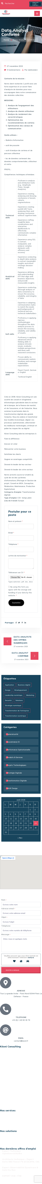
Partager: (9, 623)
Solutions (19, 700)
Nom (3, 900)
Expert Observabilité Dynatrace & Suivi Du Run (20, 1168)
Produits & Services (15, 757)
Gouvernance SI (13, 742)
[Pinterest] (22, 623)
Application (9, 685)
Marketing (30, 695)
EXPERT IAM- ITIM (11, 1176)
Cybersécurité (12, 734)
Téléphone (13, 544)
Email (11, 533)
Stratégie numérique (13, 705)
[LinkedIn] (25, 623)
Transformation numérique (15, 716)
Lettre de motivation (17, 556)
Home (7, 40)
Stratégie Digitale (14, 773)
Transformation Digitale (17, 781)
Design (7, 690)
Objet (4, 917)
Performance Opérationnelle (18, 750)
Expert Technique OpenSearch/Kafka (12, 1152)
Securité (8, 700)
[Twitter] (19, 623)
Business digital (24, 685)
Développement (20, 690)
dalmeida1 (33, 70)
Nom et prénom (15, 521)
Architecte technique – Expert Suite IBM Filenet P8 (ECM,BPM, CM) (20, 1160)
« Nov (20, 838)
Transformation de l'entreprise (17, 711)
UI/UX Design (12, 788)
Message (5, 934)
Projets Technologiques (16, 765)
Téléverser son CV (16, 572)
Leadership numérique (13, 695)
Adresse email (8, 908)
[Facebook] (16, 623)
